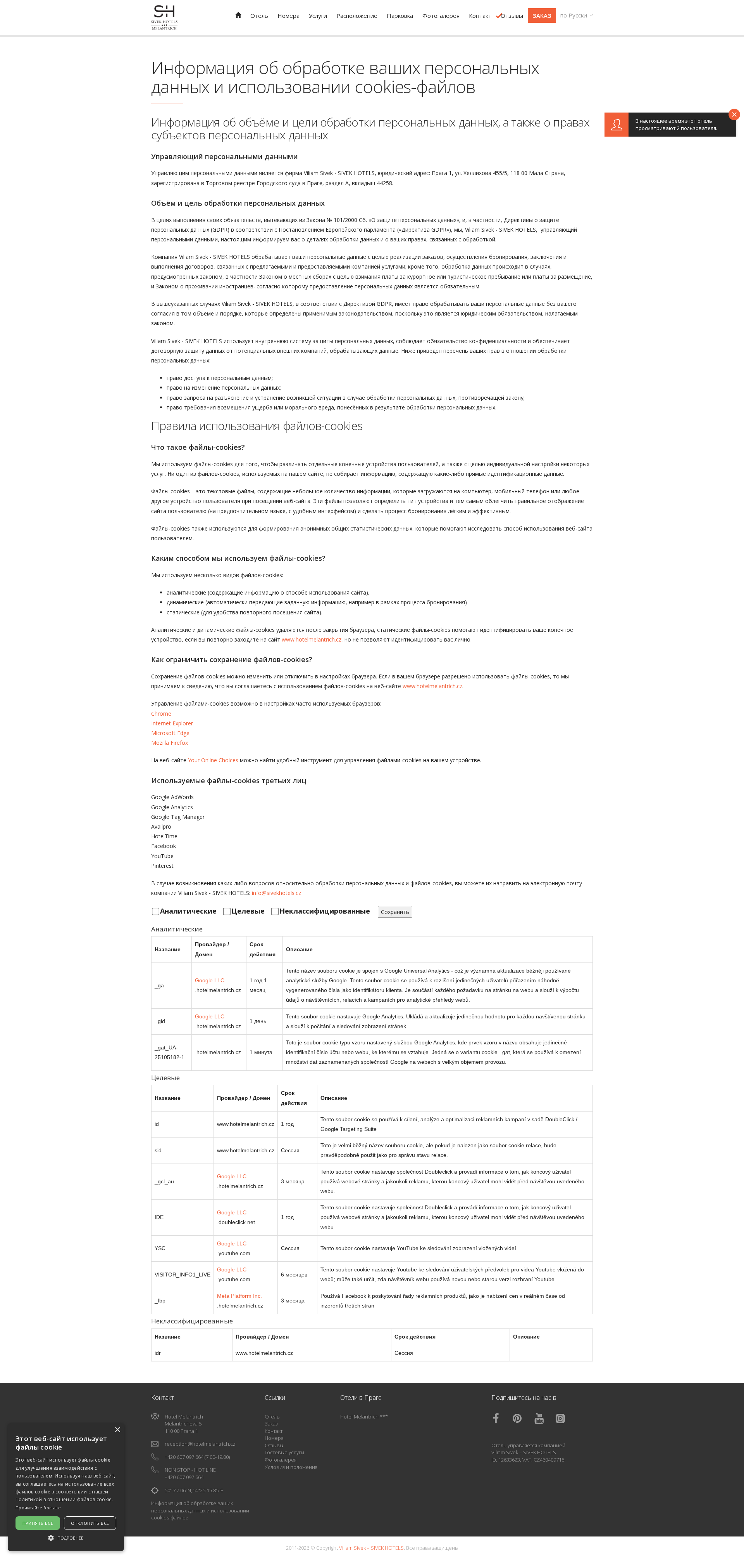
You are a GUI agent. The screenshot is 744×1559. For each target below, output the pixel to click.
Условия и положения (291, 1467)
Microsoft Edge (170, 733)
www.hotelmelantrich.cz (311, 639)
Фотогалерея (280, 1459)
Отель (272, 1416)
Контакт (273, 1430)
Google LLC (209, 980)
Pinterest (523, 1418)
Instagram (566, 1418)
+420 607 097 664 (184, 1456)
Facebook (501, 1418)
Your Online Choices (213, 760)
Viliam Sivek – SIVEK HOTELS (523, 1452)
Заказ (271, 1423)
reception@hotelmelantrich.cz (200, 1443)
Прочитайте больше (38, 1507)
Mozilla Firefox (169, 742)
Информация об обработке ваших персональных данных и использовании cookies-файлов (200, 1510)
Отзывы (274, 1445)
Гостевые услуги (284, 1452)
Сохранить (395, 912)
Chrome (161, 713)
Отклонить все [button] (90, 1523)
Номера (274, 1437)
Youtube (544, 1418)
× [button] (117, 1430)
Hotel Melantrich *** (364, 1416)
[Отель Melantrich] (238, 15)
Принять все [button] (37, 1523)
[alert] (66, 1487)
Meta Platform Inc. (239, 1296)
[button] (66, 1537)
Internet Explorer (172, 723)
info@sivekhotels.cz (276, 893)
